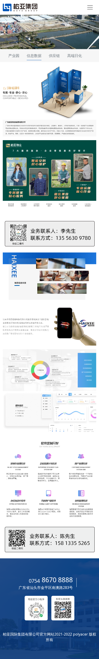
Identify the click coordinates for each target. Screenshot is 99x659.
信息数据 (34, 55)
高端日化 (74, 55)
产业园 (13, 55)
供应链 (54, 55)
